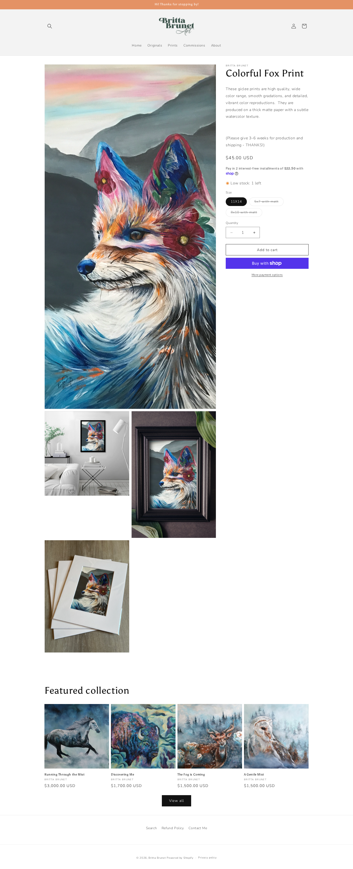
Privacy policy (207, 857)
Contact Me (198, 828)
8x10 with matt (246, 213)
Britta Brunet (157, 858)
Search (151, 828)
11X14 (236, 201)
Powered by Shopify (180, 858)
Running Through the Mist (64, 774)
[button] (49, 26)
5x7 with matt (269, 202)
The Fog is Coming (191, 774)
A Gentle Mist (254, 774)
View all (176, 801)
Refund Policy (173, 828)
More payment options (267, 275)
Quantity (232, 223)
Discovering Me (122, 774)
